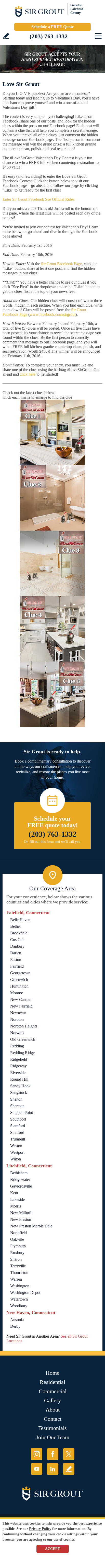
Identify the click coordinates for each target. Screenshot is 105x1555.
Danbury (17, 946)
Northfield (18, 1232)
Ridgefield (18, 1059)
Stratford (17, 1132)
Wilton (15, 1159)
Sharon (16, 1259)
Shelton (16, 1099)
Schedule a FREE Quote (52, 27)
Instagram (36, 1454)
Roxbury (17, 1252)
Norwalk (17, 1033)
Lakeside (17, 1199)
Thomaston (19, 1272)
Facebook (52, 1454)
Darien (15, 953)
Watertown (19, 1299)
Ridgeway (18, 1066)
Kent (14, 1193)
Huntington (19, 986)
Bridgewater (20, 1179)
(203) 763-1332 (49, 36)
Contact (52, 1419)
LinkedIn (52, 1469)
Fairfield (17, 966)
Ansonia (17, 1319)
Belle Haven (20, 920)
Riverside (17, 1072)
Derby (15, 1326)
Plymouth (18, 1246)
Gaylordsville (21, 1186)
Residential (52, 1382)
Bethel (15, 926)
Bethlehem (19, 1173)
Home (52, 1373)
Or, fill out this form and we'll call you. (52, 842)
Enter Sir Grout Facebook (24, 199)
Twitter (68, 1454)
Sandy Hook (20, 1086)
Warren (16, 1279)
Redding (17, 1046)
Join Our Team (52, 1437)
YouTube (36, 1469)
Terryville (18, 1266)
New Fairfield (21, 1006)
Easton (15, 959)
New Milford (20, 1213)
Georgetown (20, 973)
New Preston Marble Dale (31, 1226)
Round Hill (19, 1079)
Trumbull (17, 1139)
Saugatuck (18, 1092)
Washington (19, 1286)
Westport (17, 1152)
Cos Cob (17, 939)
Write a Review (6, 36)
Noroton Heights (23, 1026)
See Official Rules (59, 199)
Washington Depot (25, 1292)
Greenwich (19, 979)
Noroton (17, 1019)
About (53, 1409)
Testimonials (52, 1428)
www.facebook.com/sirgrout (52, 314)
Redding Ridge (22, 1052)
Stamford (17, 1126)
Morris (15, 1206)
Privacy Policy (40, 1529)
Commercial (53, 1391)
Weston (16, 1146)
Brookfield (19, 933)
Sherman (17, 1106)
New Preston (20, 1219)
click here (27, 374)
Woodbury (18, 1306)
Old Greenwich (22, 1039)
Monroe (16, 993)
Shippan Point (21, 1112)
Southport (18, 1119)
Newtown (18, 1013)
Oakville (17, 1239)
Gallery (52, 1400)
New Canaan (20, 999)
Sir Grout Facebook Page (61, 264)
